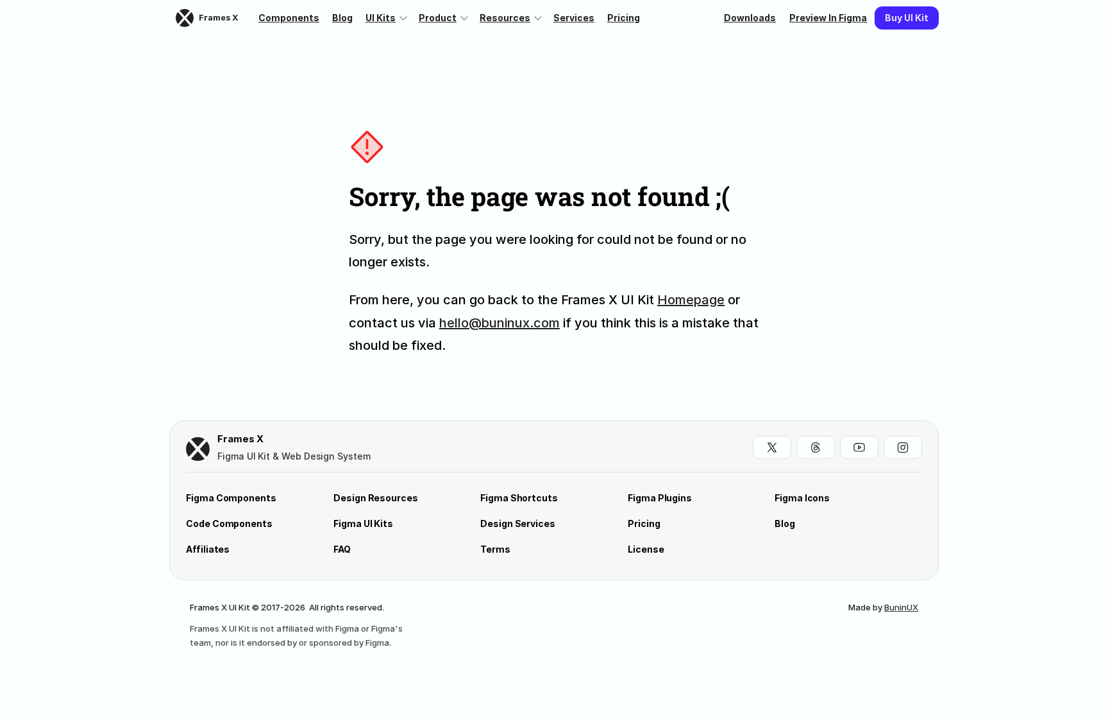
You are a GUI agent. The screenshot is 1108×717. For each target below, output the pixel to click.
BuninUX (901, 607)
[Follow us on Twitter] (772, 447)
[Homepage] (198, 448)
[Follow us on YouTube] (859, 447)
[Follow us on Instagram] (903, 447)
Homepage (691, 299)
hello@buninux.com (499, 323)
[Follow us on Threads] (815, 447)
